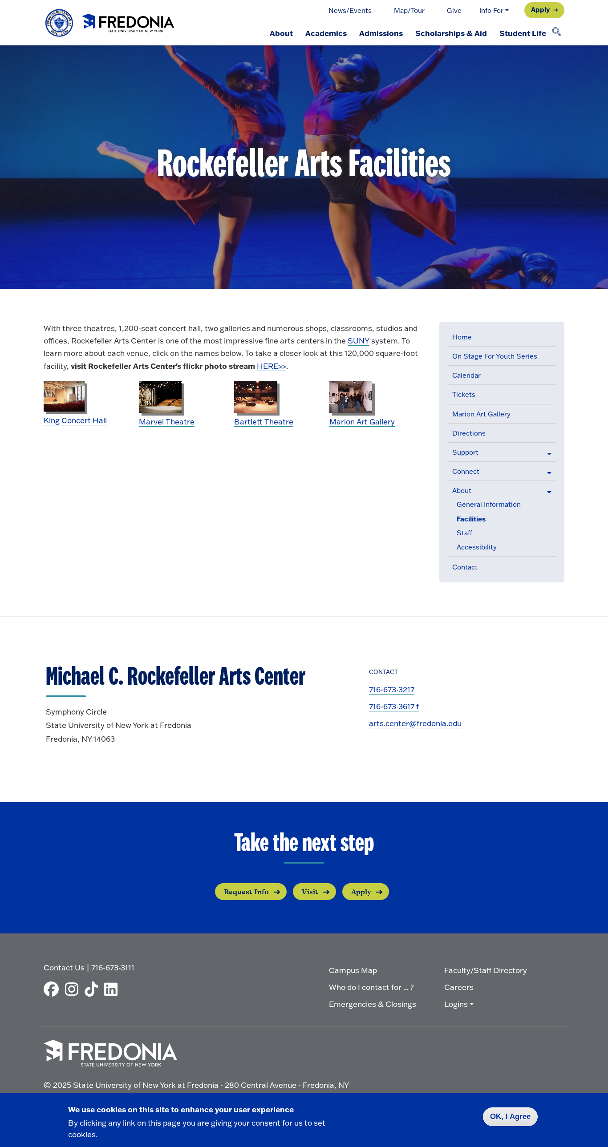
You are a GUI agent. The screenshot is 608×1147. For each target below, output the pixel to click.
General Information (489, 504)
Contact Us (64, 967)
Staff (464, 533)
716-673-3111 (112, 967)
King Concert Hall (75, 420)
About (281, 33)
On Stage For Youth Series (494, 356)
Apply (540, 9)
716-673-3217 (391, 689)
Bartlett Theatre (263, 421)
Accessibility (477, 547)
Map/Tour (409, 10)
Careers (459, 987)
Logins (456, 1004)
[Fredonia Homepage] (110, 23)
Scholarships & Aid (451, 33)
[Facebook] (53, 989)
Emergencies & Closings (372, 1004)
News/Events (350, 10)
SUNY (358, 340)
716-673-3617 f (394, 706)
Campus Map (353, 970)
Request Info (246, 891)
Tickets (463, 394)
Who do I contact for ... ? (371, 987)
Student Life (522, 33)
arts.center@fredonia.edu (415, 723)
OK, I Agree (510, 1116)
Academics (326, 33)
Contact (465, 567)
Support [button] (465, 452)
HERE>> (271, 366)
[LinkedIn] (113, 989)
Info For (491, 10)
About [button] (461, 490)
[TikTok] (93, 989)
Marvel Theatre (167, 421)
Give (454, 10)
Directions (469, 433)
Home (462, 337)
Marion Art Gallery (481, 414)
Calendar (466, 375)
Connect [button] (465, 471)
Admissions (381, 33)
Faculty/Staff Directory (485, 970)
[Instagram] (74, 989)
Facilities (471, 518)
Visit (310, 891)
